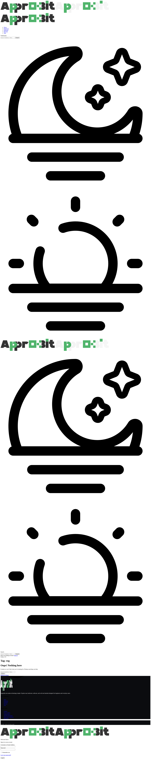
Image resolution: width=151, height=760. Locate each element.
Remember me (6, 752)
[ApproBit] (55, 350)
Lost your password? (6, 755)
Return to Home (5, 675)
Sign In (16, 655)
